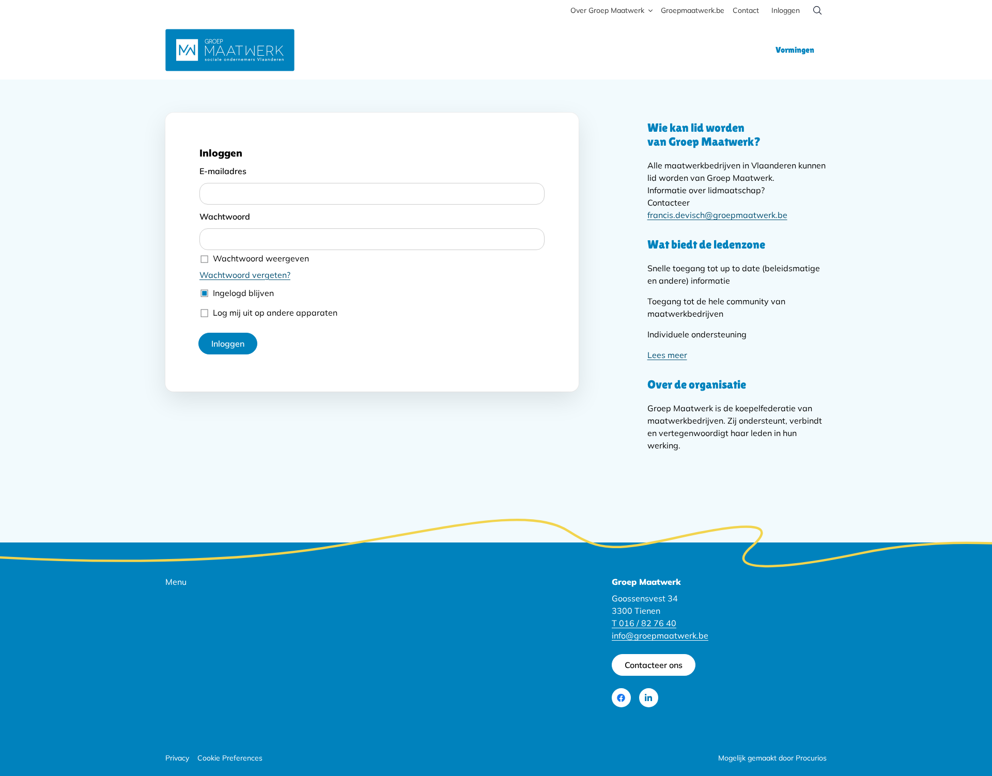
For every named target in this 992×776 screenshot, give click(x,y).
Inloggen (785, 10)
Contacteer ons (654, 665)
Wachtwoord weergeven (261, 258)
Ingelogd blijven (243, 293)
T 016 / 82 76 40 (644, 623)
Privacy (177, 758)
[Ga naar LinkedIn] (648, 697)
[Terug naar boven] (962, 736)
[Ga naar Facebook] (621, 697)
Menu (176, 582)
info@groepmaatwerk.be (660, 635)
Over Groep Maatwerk (607, 10)
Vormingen (795, 50)
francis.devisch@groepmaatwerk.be (717, 215)
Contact (746, 10)
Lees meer (667, 355)
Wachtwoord (224, 216)
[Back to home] (230, 50)
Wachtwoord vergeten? (244, 275)
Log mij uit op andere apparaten (275, 312)
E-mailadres (222, 171)
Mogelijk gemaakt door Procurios (772, 758)
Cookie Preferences (229, 758)
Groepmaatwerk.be (692, 10)
